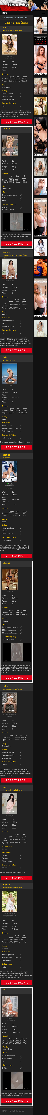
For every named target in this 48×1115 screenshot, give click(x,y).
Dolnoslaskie (22, 18)
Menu (6, 13)
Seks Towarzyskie (9, 18)
